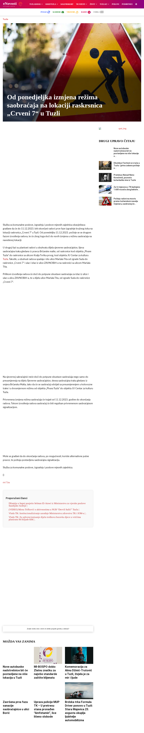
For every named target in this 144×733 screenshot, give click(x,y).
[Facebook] (25, 130)
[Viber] (38, 130)
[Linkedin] (51, 130)
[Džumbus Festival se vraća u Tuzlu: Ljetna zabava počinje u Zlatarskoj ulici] (105, 165)
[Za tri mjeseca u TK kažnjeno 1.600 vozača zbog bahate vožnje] (105, 189)
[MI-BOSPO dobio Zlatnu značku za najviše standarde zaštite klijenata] (48, 655)
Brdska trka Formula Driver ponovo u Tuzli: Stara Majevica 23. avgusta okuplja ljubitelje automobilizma (79, 711)
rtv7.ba (6, 482)
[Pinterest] (57, 130)
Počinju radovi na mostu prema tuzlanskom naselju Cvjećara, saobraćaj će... (126, 201)
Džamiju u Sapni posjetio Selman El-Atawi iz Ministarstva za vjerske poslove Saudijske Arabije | (47, 504)
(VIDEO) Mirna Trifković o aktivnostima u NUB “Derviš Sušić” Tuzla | (44, 509)
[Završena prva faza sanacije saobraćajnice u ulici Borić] (17, 690)
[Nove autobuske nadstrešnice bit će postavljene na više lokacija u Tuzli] (17, 655)
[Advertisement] (48, 177)
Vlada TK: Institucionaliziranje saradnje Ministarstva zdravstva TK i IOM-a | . (47, 513)
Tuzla (5, 19)
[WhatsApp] (45, 130)
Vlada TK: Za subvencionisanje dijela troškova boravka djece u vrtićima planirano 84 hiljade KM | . (45, 518)
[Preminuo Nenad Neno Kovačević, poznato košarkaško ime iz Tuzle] (105, 177)
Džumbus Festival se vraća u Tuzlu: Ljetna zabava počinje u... (127, 165)
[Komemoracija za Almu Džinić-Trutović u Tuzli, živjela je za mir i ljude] (79, 655)
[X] (32, 130)
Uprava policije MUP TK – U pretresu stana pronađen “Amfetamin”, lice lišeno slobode (46, 709)
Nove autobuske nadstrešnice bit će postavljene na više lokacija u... (126, 152)
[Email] (70, 130)
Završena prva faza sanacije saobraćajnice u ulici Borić (16, 707)
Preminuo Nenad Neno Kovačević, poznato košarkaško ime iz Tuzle (125, 177)
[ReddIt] (64, 130)
